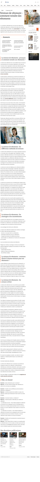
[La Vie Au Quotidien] (7, 2)
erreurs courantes (4, 73)
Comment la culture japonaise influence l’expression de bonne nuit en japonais (22, 441)
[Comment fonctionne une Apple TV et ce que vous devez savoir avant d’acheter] (4, 434)
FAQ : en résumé (17, 49)
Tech (1, 445)
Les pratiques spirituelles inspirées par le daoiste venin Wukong (34, 55)
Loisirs (20, 445)
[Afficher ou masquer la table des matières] (17, 37)
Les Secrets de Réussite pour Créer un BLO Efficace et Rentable (36, 39)
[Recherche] (35, 2)
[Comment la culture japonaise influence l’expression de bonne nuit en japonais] (22, 434)
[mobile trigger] (2, 2)
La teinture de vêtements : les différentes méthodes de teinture (7, 46)
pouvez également (9, 98)
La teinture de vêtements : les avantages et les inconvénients (6, 50)
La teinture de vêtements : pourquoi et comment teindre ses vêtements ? (6, 41)
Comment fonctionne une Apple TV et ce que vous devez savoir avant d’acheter (3, 441)
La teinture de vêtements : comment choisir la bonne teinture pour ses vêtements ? (19, 42)
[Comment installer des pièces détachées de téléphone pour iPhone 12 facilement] (13, 434)
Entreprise (35, 34)
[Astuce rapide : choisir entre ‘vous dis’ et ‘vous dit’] (30, 46)
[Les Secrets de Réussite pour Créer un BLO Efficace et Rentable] (30, 38)
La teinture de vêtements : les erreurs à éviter (18, 47)
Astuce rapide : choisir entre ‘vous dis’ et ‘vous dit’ (36, 47)
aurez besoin (16, 28)
